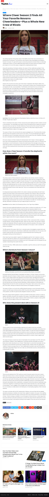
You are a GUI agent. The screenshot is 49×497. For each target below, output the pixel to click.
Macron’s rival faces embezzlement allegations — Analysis (24, 437)
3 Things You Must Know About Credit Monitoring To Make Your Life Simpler (35, 465)
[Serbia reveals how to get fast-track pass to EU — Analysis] (39, 431)
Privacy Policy (40, 494)
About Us (29, 494)
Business (8, 8)
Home (4, 8)
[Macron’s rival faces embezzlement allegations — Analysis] (24, 431)
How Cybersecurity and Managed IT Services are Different (35, 484)
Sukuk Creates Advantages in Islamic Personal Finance (9, 437)
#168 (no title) (34, 494)
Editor (6, 28)
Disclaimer (46, 494)
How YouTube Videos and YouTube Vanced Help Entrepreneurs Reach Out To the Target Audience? (12, 453)
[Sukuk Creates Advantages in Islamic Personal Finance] (9, 431)
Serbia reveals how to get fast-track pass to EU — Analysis (38, 437)
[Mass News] (6, 4)
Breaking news (9, 402)
